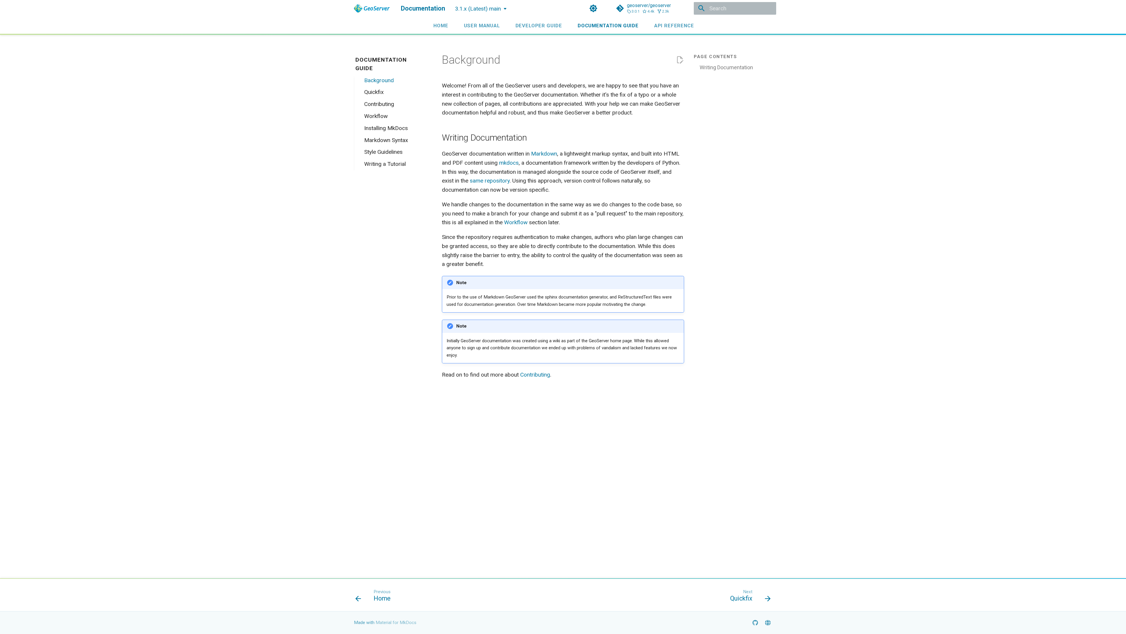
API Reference (674, 25)
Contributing (535, 374)
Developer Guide (538, 25)
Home (440, 25)
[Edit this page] (680, 60)
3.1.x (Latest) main (478, 8)
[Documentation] (372, 8)
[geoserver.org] (767, 622)
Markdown (544, 153)
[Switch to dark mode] (593, 8)
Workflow (516, 222)
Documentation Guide (608, 25)
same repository (490, 180)
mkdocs (509, 162)
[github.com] (755, 622)
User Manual (482, 25)
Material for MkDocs (396, 622)
